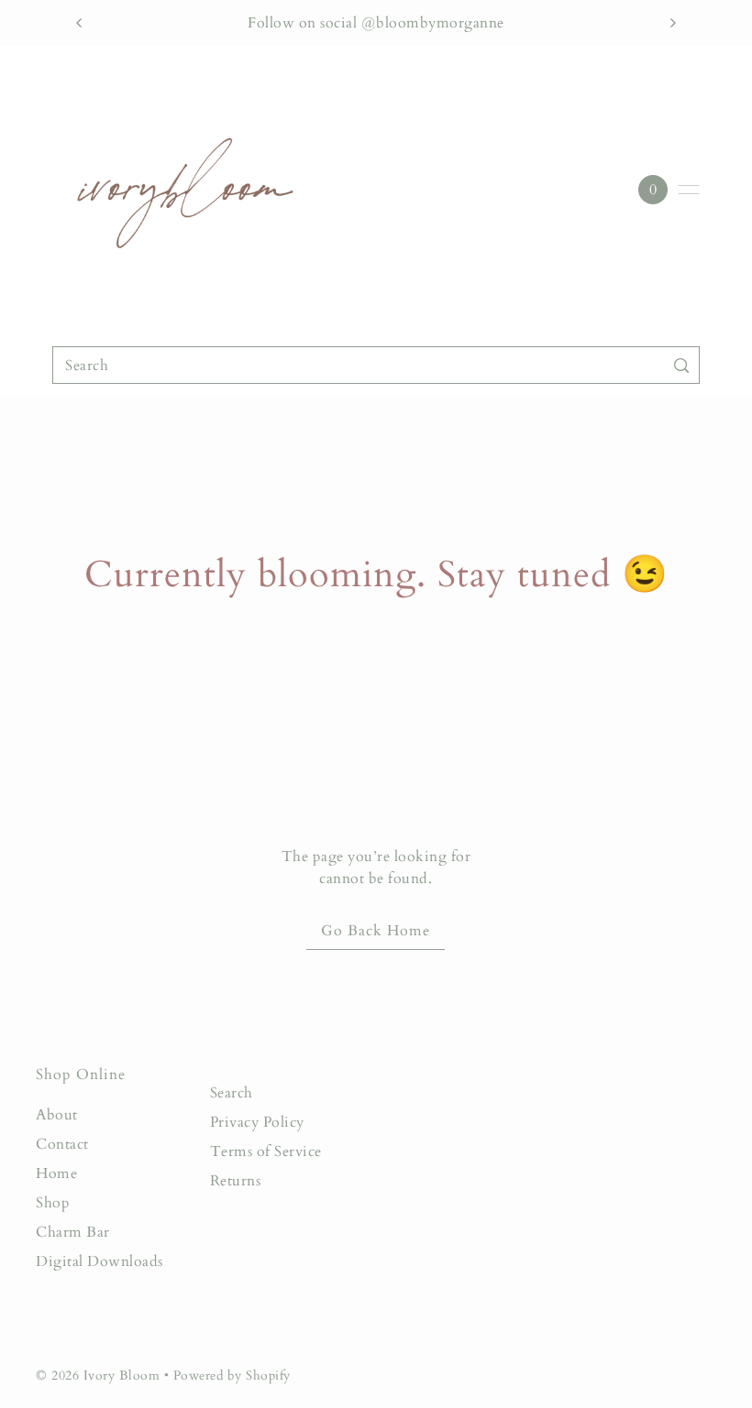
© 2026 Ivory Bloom (100, 1375)
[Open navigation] (689, 189)
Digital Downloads (99, 1261)
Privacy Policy (257, 1122)
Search (231, 1093)
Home (56, 1173)
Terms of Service (266, 1151)
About (57, 1115)
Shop (53, 1203)
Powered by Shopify (232, 1375)
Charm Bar (73, 1232)
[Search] (682, 365)
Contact (62, 1144)
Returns (235, 1181)
